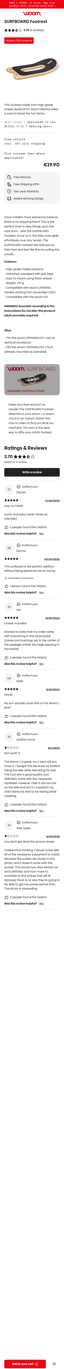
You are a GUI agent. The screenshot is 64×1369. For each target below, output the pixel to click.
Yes (41, 534)
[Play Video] (32, 379)
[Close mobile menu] (54, 1364)
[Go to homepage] (32, 13)
